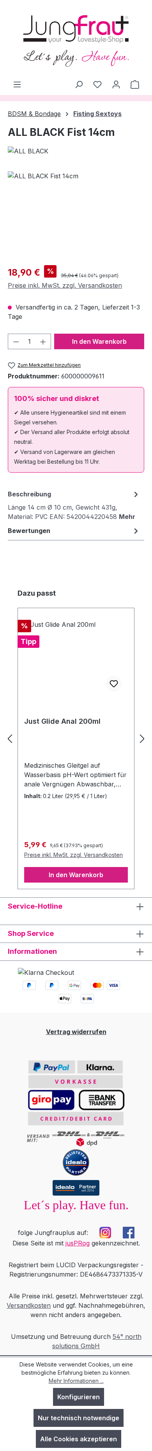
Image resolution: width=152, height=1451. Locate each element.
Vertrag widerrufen (76, 1032)
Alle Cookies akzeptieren (78, 1439)
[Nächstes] (142, 738)
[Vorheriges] (10, 738)
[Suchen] (78, 84)
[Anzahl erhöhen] (43, 341)
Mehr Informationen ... (76, 1380)
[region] (76, 215)
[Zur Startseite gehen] (76, 39)
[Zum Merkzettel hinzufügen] (114, 683)
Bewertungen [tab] (29, 531)
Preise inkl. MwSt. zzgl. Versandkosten (65, 285)
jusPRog (77, 1243)
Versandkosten (29, 1305)
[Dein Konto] (116, 84)
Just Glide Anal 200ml (62, 721)
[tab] (74, 505)
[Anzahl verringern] (16, 341)
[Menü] (17, 84)
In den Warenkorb (99, 341)
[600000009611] (76, 215)
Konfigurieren (78, 1397)
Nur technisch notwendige (78, 1418)
